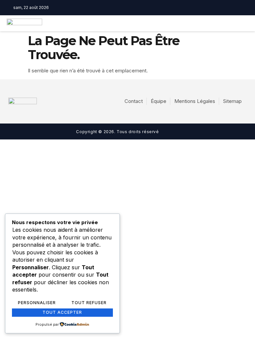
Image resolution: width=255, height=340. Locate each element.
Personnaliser (37, 302)
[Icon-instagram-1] (140, 7)
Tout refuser (89, 302)
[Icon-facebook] (130, 7)
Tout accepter (62, 312)
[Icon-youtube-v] (150, 7)
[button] (180, 23)
